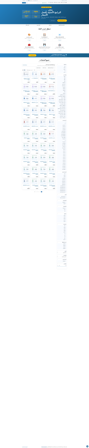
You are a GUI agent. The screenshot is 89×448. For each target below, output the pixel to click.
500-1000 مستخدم (63, 135)
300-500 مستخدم (63, 134)
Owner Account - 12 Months (62, 96)
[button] (29, 70)
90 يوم (64, 176)
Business (64, 88)
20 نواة (64, 218)
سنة (64, 70)
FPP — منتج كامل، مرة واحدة (62, 102)
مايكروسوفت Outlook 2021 (35, 126)
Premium (64, 93)
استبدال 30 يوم (63, 181)
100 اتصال (64, 248)
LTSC (64, 91)
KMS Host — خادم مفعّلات (62, 105)
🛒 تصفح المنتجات (53, 20)
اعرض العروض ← (32, 55)
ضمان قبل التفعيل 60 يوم (62, 190)
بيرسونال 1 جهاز (63, 85)
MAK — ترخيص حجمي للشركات (62, 111)
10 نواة (64, 215)
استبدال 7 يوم (63, 178)
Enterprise (64, 82)
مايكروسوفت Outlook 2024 (26, 185)
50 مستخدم (64, 163)
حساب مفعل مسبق (63, 196)
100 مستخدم (64, 129)
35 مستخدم (64, 161)
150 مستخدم (64, 164)
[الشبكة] (24, 70)
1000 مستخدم (63, 169)
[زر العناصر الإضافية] (48, 2)
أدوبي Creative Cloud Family (51, 90)
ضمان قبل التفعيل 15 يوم (62, 187)
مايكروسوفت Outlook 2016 (52, 126)
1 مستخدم (64, 149)
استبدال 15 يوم (63, 179)
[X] (35, 0)
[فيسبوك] (37, 0)
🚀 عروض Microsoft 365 (62, 20)
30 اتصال (64, 245)
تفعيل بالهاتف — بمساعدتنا (62, 117)
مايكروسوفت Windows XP (35, 102)
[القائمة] (23, 70)
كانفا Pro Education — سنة (35, 78)
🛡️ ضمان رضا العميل (64, 0)
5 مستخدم (64, 155)
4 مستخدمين (64, 146)
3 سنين (64, 72)
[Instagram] (33, 0)
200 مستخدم (63, 166)
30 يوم (64, 227)
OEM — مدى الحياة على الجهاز (62, 99)
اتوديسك (64, 203)
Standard (64, 90)
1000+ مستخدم (63, 137)
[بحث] (27, 3)
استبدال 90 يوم (63, 184)
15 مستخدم (64, 158)
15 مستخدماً (64, 126)
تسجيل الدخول (24, 0)
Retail (64, 76)
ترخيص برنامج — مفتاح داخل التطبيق (61, 108)
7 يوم (64, 173)
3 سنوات (64, 239)
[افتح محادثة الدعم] (87, 446)
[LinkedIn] (34, 0)
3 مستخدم (64, 152)
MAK (64, 79)
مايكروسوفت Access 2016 (26, 126)
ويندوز (64, 209)
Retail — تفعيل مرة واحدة (62, 114)
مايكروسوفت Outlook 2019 (43, 126)
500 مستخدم (63, 143)
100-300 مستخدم (63, 132)
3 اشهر (64, 67)
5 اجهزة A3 (64, 87)
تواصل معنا (24, 2)
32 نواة (64, 221)
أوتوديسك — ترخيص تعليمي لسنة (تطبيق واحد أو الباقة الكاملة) (27, 79)
